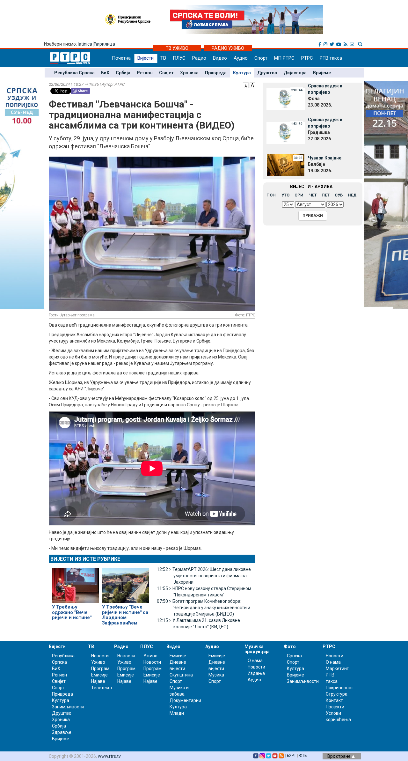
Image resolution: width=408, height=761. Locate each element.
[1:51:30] (285, 132)
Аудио (241, 58)
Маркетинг (337, 668)
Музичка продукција (257, 649)
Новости (100, 655)
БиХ (105, 72)
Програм (100, 668)
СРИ (299, 195)
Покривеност (339, 687)
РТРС (307, 58)
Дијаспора (295, 72)
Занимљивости (68, 706)
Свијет (166, 72)
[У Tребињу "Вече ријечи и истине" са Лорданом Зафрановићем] (125, 582)
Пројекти (335, 706)
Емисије (99, 674)
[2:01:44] (285, 98)
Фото (290, 646)
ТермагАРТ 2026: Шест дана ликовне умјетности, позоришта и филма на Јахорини (204, 576)
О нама (255, 660)
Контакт (334, 700)
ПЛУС (179, 58)
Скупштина (181, 674)
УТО (285, 195)
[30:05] (285, 164)
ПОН (271, 195)
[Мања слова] (246, 84)
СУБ (339, 195)
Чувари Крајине (324, 157)
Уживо (98, 662)
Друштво (267, 72)
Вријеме (322, 72)
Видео (220, 58)
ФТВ (303, 755)
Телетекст (102, 687)
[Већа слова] (252, 84)
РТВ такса (331, 58)
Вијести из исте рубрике (85, 559)
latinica (85, 44)
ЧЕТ (313, 195)
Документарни (185, 700)
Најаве (98, 681)
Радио (199, 58)
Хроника (189, 72)
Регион (145, 72)
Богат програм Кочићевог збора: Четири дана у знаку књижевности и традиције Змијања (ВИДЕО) (203, 608)
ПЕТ (326, 195)
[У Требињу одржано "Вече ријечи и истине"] (75, 582)
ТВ (163, 58)
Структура (336, 694)
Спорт (260, 58)
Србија (123, 72)
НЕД (352, 195)
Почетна (121, 58)
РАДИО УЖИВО (228, 48)
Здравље (61, 732)
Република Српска (74, 72)
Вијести (145, 58)
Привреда (216, 72)
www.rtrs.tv (109, 756)
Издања (256, 673)
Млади (177, 713)
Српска (294, 655)
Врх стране (339, 756)
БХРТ (291, 755)
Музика (216, 674)
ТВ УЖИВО (177, 48)
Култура (242, 72)
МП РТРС (284, 58)
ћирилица (104, 44)
